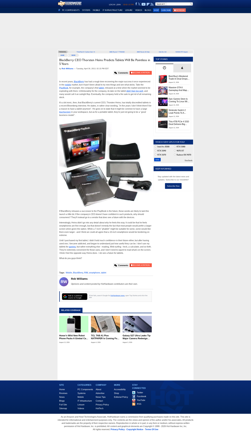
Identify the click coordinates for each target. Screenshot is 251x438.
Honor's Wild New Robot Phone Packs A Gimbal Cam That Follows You (73, 337)
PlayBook (63, 88)
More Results (188, 160)
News (73, 55)
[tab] (164, 68)
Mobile (69, 273)
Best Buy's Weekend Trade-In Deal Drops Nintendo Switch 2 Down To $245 (178, 77)
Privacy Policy (102, 405)
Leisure (81, 405)
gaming (72, 247)
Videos (81, 408)
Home (62, 389)
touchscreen (65, 112)
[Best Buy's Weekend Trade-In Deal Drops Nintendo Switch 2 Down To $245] (163, 79)
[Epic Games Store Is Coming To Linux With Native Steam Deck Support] (163, 102)
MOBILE (96, 10)
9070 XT (180, 150)
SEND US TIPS (128, 5)
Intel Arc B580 (163, 146)
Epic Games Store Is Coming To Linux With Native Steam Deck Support (179, 100)
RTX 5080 (180, 146)
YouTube (141, 400)
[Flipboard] (148, 4)
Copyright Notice (134, 429)
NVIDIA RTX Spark (182, 52)
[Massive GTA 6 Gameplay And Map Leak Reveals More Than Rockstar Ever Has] (163, 90)
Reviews (63, 393)
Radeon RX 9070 (183, 154)
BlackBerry (79, 81)
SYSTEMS (86, 10)
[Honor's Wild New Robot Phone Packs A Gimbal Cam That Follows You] (73, 324)
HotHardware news (117, 295)
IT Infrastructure (85, 401)
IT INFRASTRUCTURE (112, 10)
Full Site (63, 405)
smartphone (94, 273)
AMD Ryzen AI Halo (143, 52)
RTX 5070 (161, 154)
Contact (99, 401)
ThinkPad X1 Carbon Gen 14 (86, 52)
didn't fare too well (134, 91)
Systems (81, 393)
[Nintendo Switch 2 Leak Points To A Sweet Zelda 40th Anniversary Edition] (163, 113)
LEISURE (128, 10)
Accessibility (120, 389)
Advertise (100, 393)
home (62, 55)
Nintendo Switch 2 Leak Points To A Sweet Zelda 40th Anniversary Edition (178, 111)
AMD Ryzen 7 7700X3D (117, 52)
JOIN (119, 5)
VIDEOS (138, 10)
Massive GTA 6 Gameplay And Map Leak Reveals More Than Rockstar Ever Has (178, 89)
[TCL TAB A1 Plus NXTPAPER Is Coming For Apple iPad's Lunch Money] (105, 324)
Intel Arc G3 (162, 52)
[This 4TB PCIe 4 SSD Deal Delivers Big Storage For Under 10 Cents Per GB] (163, 124)
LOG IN (112, 5)
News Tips (100, 397)
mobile (68, 85)
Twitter (140, 392)
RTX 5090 (161, 150)
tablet (101, 88)
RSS (139, 404)
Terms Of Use (151, 429)
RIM (86, 273)
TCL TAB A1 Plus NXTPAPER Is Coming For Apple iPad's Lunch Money (104, 337)
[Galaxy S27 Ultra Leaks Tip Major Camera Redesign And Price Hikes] (137, 324)
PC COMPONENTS (70, 10)
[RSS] (152, 4)
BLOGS (148, 10)
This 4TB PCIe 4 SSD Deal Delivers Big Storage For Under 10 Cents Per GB (179, 123)
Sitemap (63, 408)
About (98, 389)
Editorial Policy (121, 397)
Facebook (141, 396)
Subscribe (166, 10)
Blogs (62, 401)
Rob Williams (79, 278)
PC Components (85, 389)
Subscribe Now (173, 186)
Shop (156, 10)
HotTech (99, 408)
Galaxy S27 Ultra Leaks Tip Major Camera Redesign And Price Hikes (136, 337)
